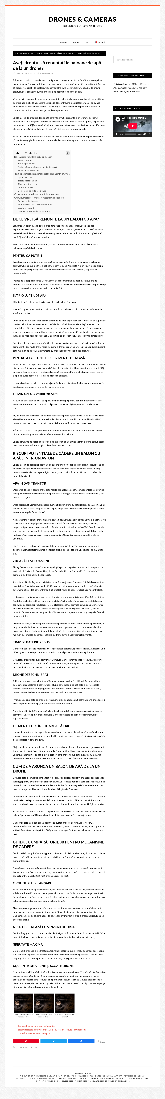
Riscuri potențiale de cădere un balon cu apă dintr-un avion (42, 173)
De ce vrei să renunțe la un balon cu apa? (33, 156)
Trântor (32, 1047)
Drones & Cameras (83, 19)
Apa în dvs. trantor (26, 177)
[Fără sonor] (144, 134)
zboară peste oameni (27, 180)
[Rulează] (117, 134)
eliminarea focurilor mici (29, 170)
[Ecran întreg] (148, 134)
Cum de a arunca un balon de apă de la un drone (36, 194)
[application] (132, 126)
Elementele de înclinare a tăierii (32, 190)
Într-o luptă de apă (26, 163)
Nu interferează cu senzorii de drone (35, 204)
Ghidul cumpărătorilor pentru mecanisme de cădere (39, 197)
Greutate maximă (26, 208)
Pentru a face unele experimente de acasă (37, 167)
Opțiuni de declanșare (28, 201)
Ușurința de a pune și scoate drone (34, 211)
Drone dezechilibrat (27, 187)
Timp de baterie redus (28, 184)
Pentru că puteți (25, 160)
